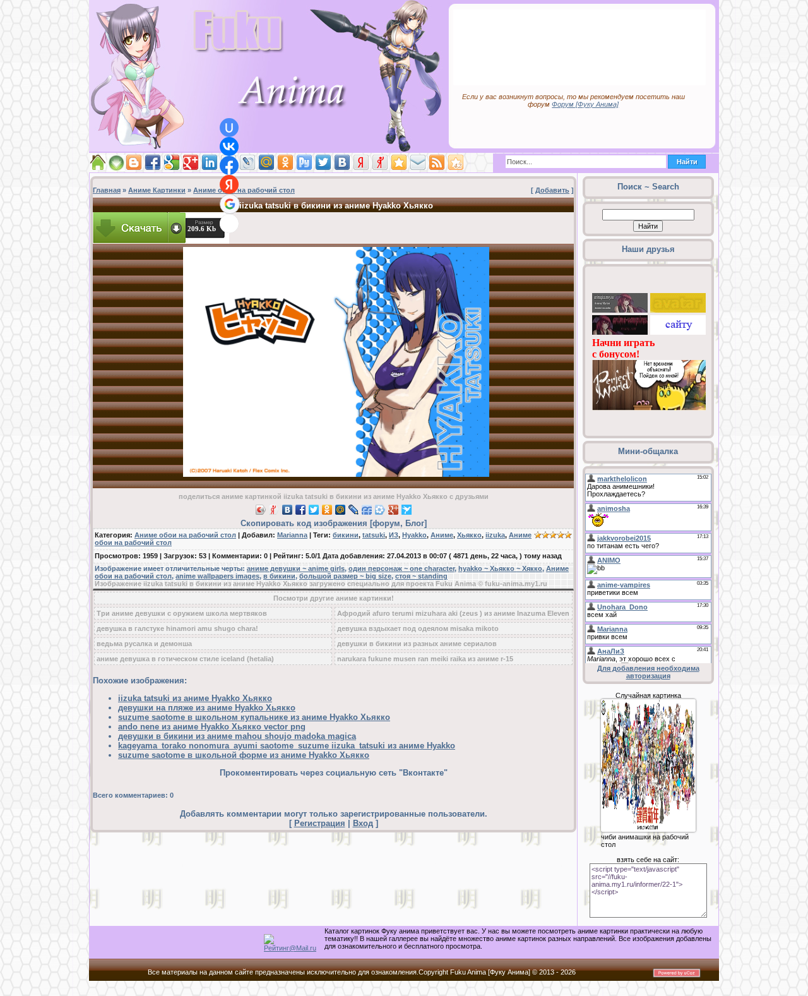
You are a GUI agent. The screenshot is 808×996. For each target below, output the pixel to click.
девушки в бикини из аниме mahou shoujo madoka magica (237, 736)
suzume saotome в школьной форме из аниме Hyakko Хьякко (243, 755)
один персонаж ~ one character (401, 568)
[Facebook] (300, 509)
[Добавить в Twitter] (323, 162)
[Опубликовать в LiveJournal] (247, 162)
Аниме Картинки (157, 190)
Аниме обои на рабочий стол (244, 190)
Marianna (292, 535)
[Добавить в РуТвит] (304, 162)
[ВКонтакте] (287, 509)
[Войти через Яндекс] (229, 184)
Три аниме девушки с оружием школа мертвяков (182, 613)
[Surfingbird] (406, 509)
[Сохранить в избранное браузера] (399, 162)
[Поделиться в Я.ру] (380, 162)
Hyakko (414, 535)
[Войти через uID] (229, 127)
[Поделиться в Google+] (190, 162)
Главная (107, 190)
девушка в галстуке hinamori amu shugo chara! (177, 628)
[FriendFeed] (367, 509)
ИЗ (393, 535)
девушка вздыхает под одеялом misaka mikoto (418, 628)
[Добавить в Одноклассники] (285, 162)
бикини (346, 535)
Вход (363, 823)
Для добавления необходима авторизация (648, 672)
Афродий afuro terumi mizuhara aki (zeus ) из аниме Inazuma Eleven (453, 613)
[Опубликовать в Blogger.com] (133, 162)
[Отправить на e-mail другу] (417, 162)
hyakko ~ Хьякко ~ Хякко (500, 568)
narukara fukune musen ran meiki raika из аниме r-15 (425, 659)
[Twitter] (314, 509)
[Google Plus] (393, 509)
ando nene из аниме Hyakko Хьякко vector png (212, 726)
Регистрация (319, 823)
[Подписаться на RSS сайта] (436, 162)
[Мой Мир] (340, 509)
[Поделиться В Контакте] (342, 162)
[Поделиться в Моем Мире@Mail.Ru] (266, 162)
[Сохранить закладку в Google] (171, 162)
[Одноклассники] (327, 509)
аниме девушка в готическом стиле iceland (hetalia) (185, 659)
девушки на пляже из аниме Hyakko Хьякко (206, 707)
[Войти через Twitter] (229, 223)
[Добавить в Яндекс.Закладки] (361, 162)
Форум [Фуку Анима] (585, 104)
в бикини (279, 576)
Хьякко (469, 535)
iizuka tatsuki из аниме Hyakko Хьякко (195, 698)
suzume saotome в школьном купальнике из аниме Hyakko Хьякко (254, 717)
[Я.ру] (274, 509)
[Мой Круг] (380, 509)
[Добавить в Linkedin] (209, 162)
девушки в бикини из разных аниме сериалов (417, 643)
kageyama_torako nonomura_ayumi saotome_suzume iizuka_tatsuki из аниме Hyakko (286, 745)
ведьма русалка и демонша (144, 643)
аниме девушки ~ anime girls (296, 568)
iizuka (495, 535)
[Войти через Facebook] (229, 165)
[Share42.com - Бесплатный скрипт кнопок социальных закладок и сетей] (455, 162)
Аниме (442, 535)
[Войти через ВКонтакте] (229, 146)
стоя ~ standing (421, 576)
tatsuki (373, 535)
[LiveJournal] (353, 509)
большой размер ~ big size (345, 576)
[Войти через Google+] (230, 204)
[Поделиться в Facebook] (152, 162)
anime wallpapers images (217, 576)
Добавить (552, 190)
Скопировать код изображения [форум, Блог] (334, 523)
